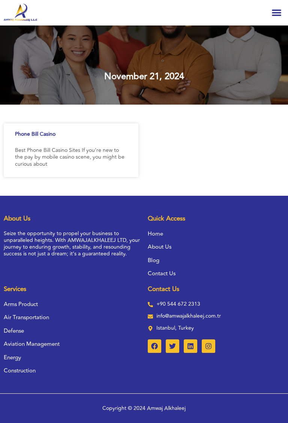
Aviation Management (32, 344)
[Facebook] (154, 346)
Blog (153, 260)
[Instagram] (208, 346)
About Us (159, 247)
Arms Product (21, 304)
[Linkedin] (190, 346)
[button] (277, 13)
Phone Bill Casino (35, 134)
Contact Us (162, 274)
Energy (12, 358)
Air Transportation (26, 317)
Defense (14, 331)
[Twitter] (172, 346)
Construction (20, 371)
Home (155, 234)
